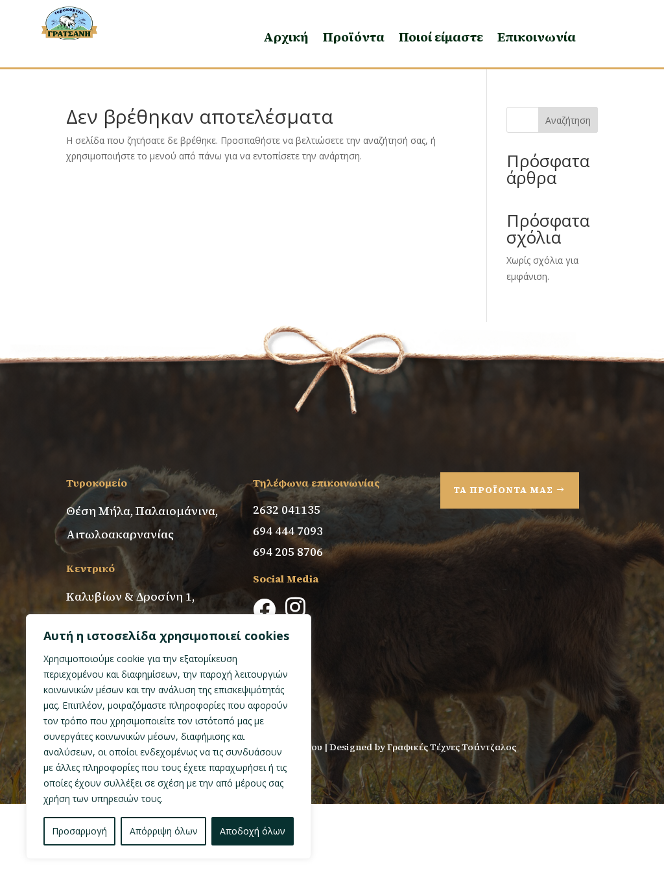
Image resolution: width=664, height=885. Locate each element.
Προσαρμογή (79, 831)
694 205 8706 (288, 552)
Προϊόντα (354, 37)
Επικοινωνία (536, 37)
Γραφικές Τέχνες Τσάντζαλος (452, 747)
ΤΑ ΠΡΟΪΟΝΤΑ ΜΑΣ (503, 489)
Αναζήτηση (568, 120)
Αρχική (286, 37)
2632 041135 (286, 509)
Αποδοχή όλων (252, 831)
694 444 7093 (288, 531)
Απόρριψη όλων (164, 831)
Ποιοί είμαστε (441, 37)
